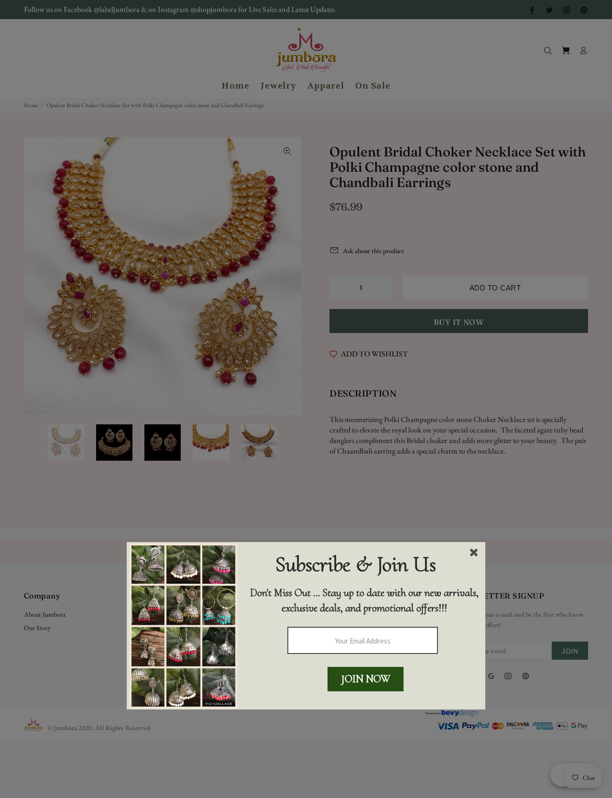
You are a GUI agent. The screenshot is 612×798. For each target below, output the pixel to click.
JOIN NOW (365, 679)
